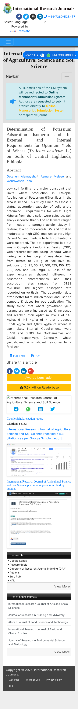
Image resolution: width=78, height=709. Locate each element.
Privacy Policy (54, 679)
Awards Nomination (39, 377)
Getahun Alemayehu (22, 176)
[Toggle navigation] (8, 42)
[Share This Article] (16, 409)
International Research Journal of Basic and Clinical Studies (35, 631)
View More (62, 586)
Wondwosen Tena (19, 181)
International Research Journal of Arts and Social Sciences (38, 605)
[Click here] (19, 17)
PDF (37, 356)
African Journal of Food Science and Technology (38, 622)
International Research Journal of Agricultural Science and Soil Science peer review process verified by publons (39, 485)
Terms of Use (33, 679)
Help (11, 686)
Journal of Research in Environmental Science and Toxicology (36, 642)
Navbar (12, 76)
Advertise (14, 679)
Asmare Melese (52, 176)
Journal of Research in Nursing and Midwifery (36, 614)
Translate (23, 31)
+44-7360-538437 (61, 16)
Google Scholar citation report (25, 418)
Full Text (18, 356)
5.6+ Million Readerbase (41, 387)
